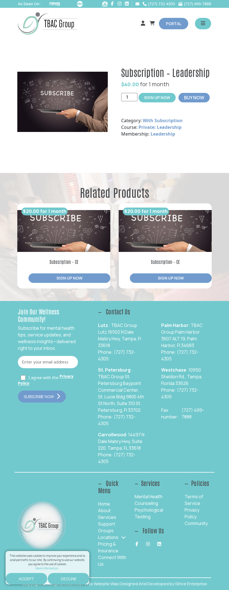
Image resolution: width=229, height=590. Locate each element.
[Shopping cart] (152, 23)
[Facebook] (112, 3)
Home (104, 504)
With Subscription (163, 120)
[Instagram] (119, 3)
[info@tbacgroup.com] (137, 4)
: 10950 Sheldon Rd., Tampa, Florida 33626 (181, 376)
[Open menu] (203, 23)
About (104, 510)
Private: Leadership (160, 127)
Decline (69, 578)
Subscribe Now (39, 396)
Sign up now (157, 97)
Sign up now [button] (69, 278)
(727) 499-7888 (193, 413)
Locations (108, 537)
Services (107, 517)
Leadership (163, 134)
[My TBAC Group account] (142, 23)
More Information (47, 568)
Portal (173, 23)
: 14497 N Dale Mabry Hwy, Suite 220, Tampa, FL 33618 (121, 441)
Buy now (194, 98)
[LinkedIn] (127, 3)
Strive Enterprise (191, 584)
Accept (26, 578)
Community (196, 523)
